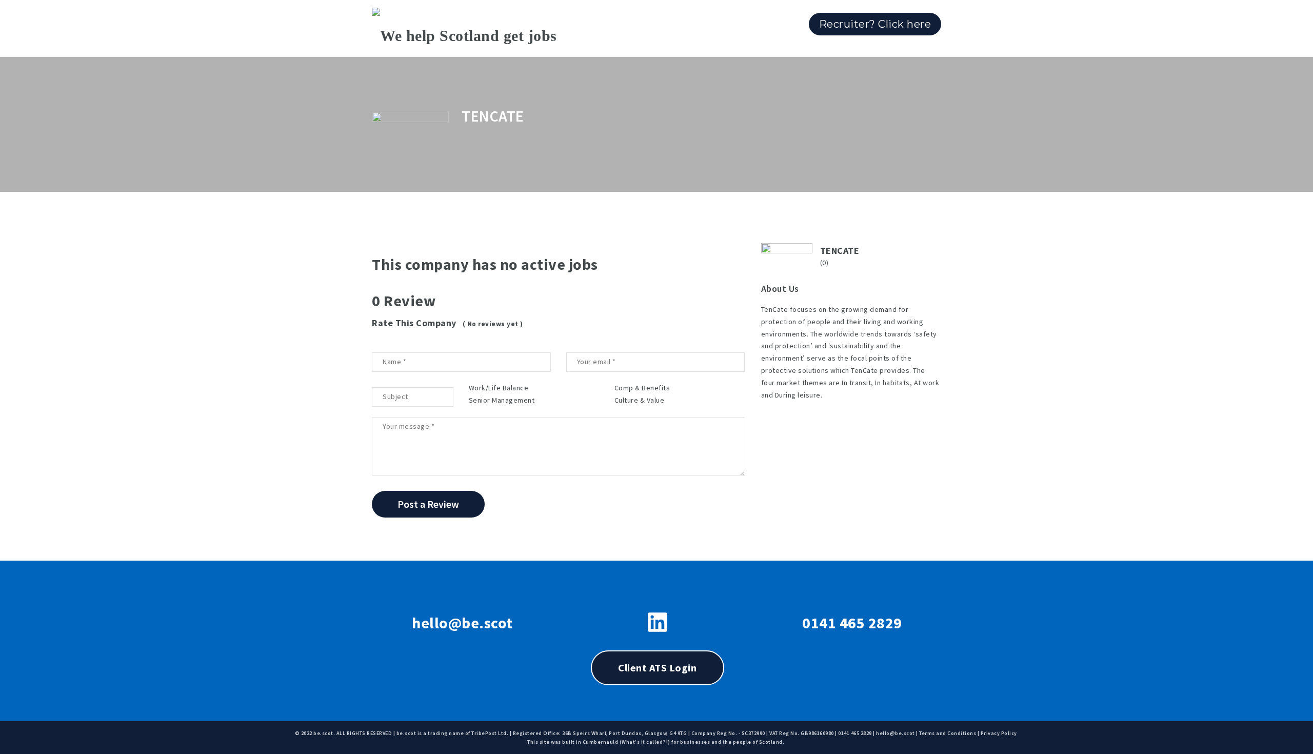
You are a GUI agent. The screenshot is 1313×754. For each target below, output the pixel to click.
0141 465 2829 (852, 622)
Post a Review (428, 504)
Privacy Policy (999, 733)
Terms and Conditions (947, 733)
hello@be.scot (462, 622)
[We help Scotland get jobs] (464, 28)
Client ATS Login (657, 667)
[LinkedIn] (657, 622)
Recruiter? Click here (875, 24)
